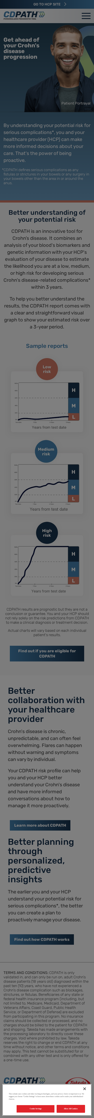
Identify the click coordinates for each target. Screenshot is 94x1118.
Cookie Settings (36, 1109)
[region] (47, 1100)
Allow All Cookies (70, 1109)
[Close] (84, 1089)
